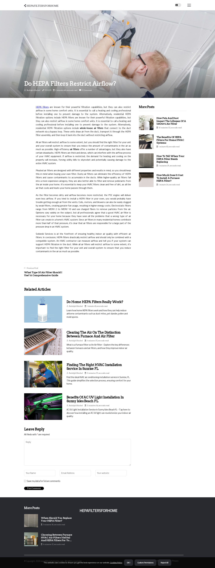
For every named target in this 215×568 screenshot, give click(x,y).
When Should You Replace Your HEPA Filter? (56, 519)
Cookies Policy (116, 562)
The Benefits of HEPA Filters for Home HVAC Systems (170, 140)
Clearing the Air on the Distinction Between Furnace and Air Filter (94, 334)
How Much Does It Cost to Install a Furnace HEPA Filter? (169, 178)
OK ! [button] (128, 562)
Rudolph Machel (33, 90)
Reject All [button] (164, 562)
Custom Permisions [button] (145, 562)
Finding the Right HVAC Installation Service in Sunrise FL (94, 366)
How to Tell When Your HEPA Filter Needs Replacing (170, 159)
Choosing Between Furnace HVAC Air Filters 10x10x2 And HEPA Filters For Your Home (56, 537)
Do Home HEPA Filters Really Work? (95, 302)
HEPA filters (42, 107)
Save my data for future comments (43, 481)
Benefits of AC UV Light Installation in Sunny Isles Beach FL (95, 399)
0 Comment (87, 90)
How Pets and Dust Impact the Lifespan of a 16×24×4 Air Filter (171, 121)
